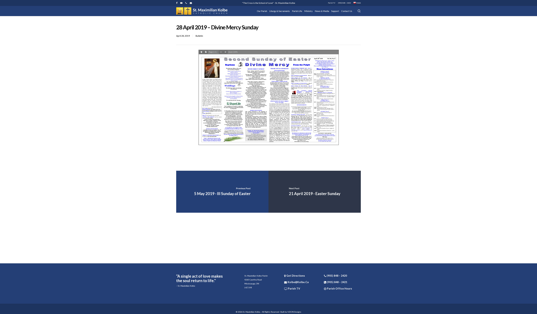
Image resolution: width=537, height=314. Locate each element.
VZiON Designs (294, 312)
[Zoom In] (225, 52)
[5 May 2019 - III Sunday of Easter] (222, 192)
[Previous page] (201, 52)
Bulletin (199, 35)
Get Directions (295, 275)
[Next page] (206, 52)
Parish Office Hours (339, 288)
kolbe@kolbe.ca (298, 282)
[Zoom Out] (221, 52)
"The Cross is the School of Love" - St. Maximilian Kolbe (268, 3)
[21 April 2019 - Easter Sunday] (314, 192)
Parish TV (293, 288)
